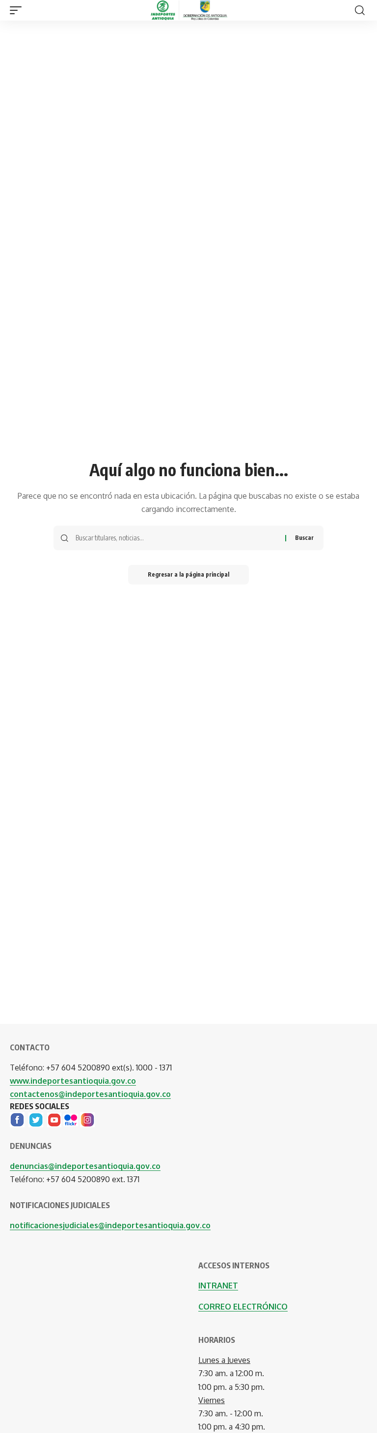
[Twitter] (35, 1119)
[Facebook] (17, 1119)
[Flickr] (70, 1119)
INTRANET (218, 1285)
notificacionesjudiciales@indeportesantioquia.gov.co (110, 1225)
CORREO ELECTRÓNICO (243, 1307)
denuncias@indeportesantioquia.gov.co (85, 1166)
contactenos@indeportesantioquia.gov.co (90, 1094)
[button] (18, 10)
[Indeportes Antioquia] (188, 10)
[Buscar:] (176, 538)
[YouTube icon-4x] (54, 1119)
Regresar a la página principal (188, 574)
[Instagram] (87, 1119)
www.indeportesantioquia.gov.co (73, 1081)
